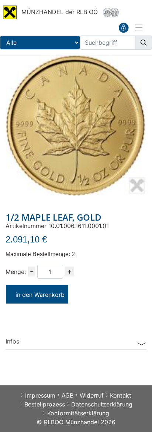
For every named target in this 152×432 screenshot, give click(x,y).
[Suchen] (143, 43)
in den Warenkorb (40, 294)
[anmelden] (123, 27)
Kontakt (120, 395)
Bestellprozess (44, 404)
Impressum (40, 395)
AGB (67, 395)
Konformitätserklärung (78, 413)
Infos (12, 341)
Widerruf (92, 395)
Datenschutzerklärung (101, 404)
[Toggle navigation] (138, 27)
